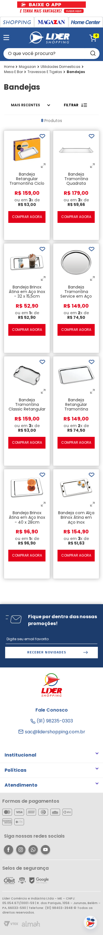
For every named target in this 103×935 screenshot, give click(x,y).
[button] (43, 166)
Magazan (27, 67)
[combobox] (51, 53)
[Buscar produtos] (92, 53)
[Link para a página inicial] (9, 67)
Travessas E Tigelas (44, 72)
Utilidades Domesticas (60, 67)
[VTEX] (11, 924)
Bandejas (76, 72)
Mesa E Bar (13, 72)
